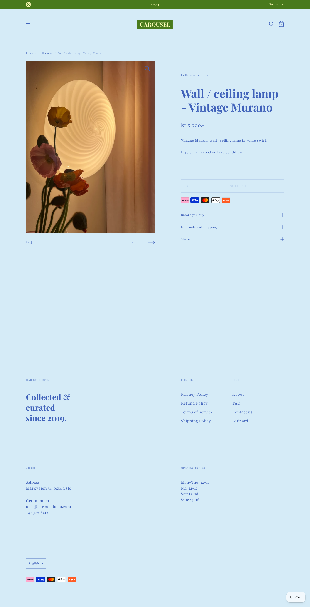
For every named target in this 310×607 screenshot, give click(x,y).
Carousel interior (197, 75)
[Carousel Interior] (155, 24)
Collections (45, 53)
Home (29, 53)
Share (185, 239)
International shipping (199, 227)
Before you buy (192, 215)
